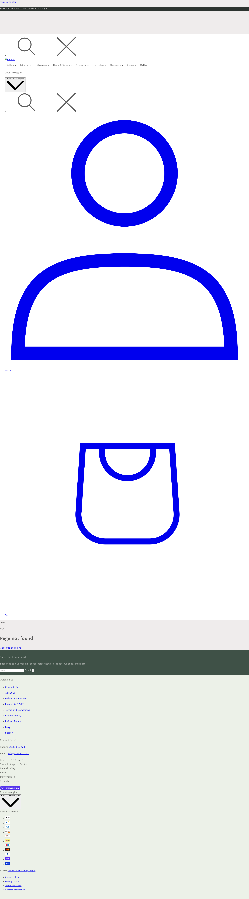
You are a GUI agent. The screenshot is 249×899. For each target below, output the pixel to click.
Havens (12, 871)
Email (28, 670)
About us (10, 693)
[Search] (124, 47)
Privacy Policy (13, 715)
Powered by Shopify (26, 871)
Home (2, 622)
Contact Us (11, 687)
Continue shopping (10, 647)
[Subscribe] (33, 670)
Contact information (15, 890)
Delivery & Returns (16, 698)
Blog (7, 727)
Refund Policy (13, 721)
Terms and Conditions (17, 710)
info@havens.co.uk (18, 753)
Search (9, 732)
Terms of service (13, 885)
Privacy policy (12, 881)
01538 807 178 (17, 747)
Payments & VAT (14, 704)
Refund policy (12, 877)
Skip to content (9, 2)
